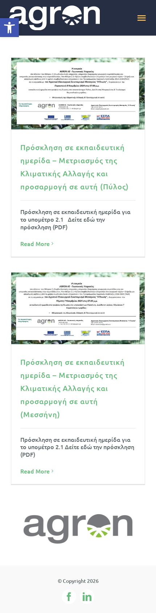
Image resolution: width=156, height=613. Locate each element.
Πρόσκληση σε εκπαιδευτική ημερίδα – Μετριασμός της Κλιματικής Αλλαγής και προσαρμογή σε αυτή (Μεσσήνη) (72, 388)
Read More (35, 243)
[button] (9, 27)
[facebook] (69, 596)
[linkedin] (87, 596)
